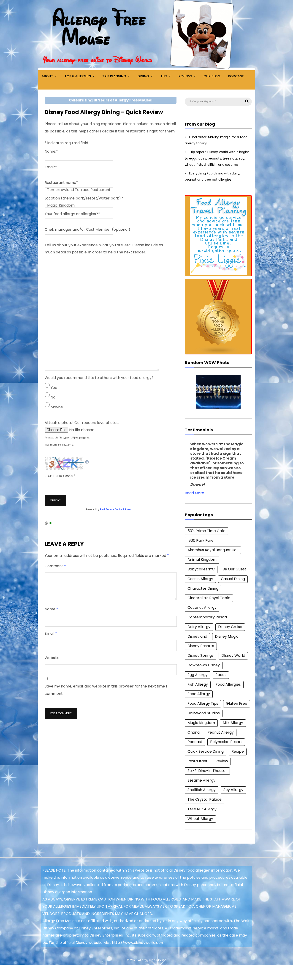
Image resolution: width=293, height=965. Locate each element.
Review (221, 761)
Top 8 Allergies (78, 76)
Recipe (237, 751)
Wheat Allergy (200, 818)
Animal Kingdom (202, 559)
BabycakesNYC (201, 569)
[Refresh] (87, 460)
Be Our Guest (234, 569)
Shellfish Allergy (201, 789)
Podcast (236, 76)
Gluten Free (236, 703)
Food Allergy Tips (202, 703)
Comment (55, 566)
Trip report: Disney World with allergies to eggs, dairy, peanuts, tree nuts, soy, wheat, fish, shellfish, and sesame (217, 158)
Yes (54, 387)
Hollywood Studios (203, 713)
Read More (194, 493)
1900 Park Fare (200, 540)
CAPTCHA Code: (60, 476)
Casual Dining (233, 578)
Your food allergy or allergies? (72, 213)
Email (51, 633)
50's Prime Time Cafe (206, 530)
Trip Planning (114, 76)
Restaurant (197, 761)
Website (52, 657)
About (47, 76)
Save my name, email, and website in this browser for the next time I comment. (106, 690)
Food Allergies (228, 684)
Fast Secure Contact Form (115, 509)
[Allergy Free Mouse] (146, 69)
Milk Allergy (233, 722)
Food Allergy (198, 693)
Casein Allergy (200, 578)
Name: (51, 151)
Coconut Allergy (202, 607)
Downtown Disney (203, 665)
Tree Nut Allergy (202, 809)
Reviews (185, 76)
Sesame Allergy (201, 780)
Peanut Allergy (220, 732)
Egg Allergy (197, 674)
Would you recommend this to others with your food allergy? (99, 377)
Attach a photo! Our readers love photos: (82, 422)
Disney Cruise (230, 626)
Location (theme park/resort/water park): (84, 198)
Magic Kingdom (201, 722)
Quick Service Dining (205, 751)
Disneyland (197, 636)
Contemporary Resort (207, 617)
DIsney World (233, 655)
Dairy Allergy (198, 626)
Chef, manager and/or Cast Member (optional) (87, 229)
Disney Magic (227, 636)
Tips (163, 76)
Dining (143, 76)
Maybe (57, 407)
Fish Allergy (197, 684)
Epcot (220, 674)
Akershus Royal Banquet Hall (212, 550)
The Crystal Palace (204, 799)
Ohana (193, 732)
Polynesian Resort (226, 741)
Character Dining (202, 588)
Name (51, 609)
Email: (51, 167)
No (53, 397)
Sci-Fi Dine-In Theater (207, 770)
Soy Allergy (233, 789)
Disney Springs (200, 655)
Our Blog (211, 76)
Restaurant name (61, 182)
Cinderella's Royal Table (208, 597)
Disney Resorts (200, 645)
